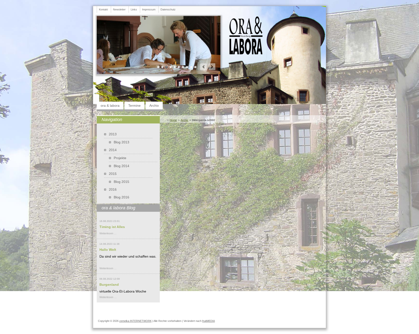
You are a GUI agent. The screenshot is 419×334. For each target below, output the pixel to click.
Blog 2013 (121, 142)
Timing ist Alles (112, 227)
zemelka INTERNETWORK (135, 320)
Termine (134, 105)
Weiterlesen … (108, 233)
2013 (113, 134)
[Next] (212, 66)
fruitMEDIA (208, 320)
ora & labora (110, 105)
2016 (113, 189)
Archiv (154, 105)
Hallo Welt (107, 250)
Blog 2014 (121, 166)
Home (173, 120)
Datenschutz (168, 9)
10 (195, 67)
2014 (113, 150)
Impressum (148, 9)
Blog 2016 (121, 197)
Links (134, 9)
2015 (113, 174)
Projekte (120, 158)
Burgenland (109, 284)
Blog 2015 (121, 182)
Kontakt (103, 9)
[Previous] (203, 66)
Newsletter (119, 9)
